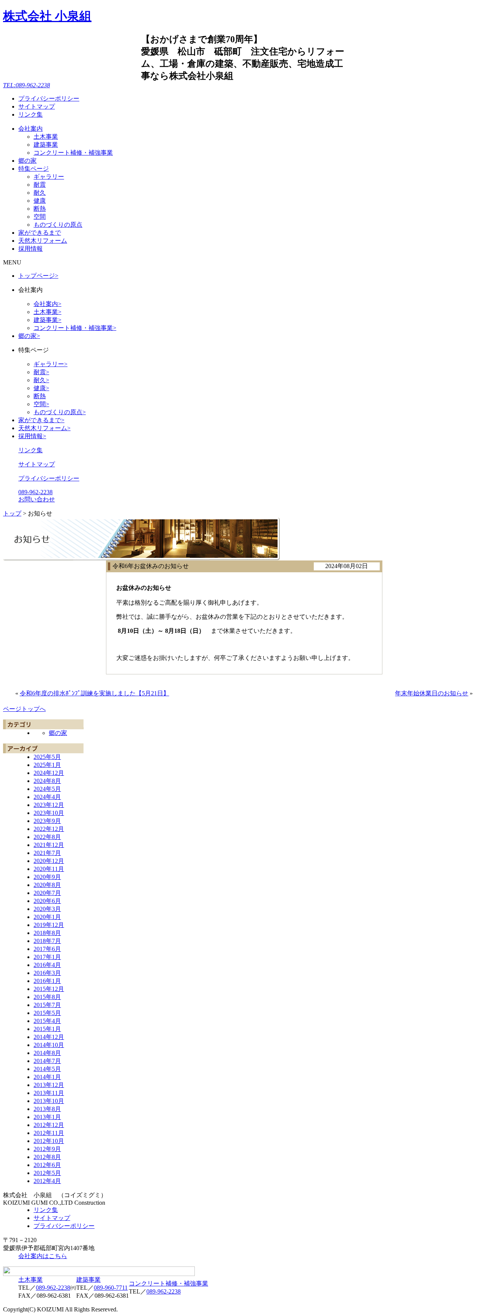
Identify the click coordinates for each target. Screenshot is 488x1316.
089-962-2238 (35, 492)
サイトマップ (36, 106)
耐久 (40, 192)
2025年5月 (47, 757)
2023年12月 (49, 805)
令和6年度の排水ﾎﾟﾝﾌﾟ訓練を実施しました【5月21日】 (94, 693)
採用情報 (30, 248)
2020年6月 (47, 901)
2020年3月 (47, 909)
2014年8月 (47, 1053)
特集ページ (33, 168)
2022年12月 (49, 829)
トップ (12, 513)
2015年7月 (47, 1005)
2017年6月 (47, 949)
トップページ (38, 275)
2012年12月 (49, 1125)
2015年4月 (47, 1021)
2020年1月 (47, 917)
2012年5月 (47, 1173)
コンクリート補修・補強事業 (73, 152)
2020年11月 (49, 869)
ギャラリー (49, 176)
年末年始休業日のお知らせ (431, 693)
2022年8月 (47, 837)
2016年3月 (47, 973)
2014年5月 (47, 1069)
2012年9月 (47, 1149)
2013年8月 (47, 1109)
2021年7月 (47, 853)
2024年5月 (47, 789)
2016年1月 (47, 981)
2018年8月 (47, 933)
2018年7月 (47, 941)
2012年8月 (47, 1157)
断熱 (40, 208)
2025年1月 (47, 765)
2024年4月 (47, 797)
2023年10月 (49, 813)
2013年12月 (49, 1085)
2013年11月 (49, 1093)
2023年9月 (47, 821)
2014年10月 (49, 1045)
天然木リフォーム (42, 240)
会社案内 (30, 128)
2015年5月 (47, 1013)
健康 (40, 200)
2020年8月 (47, 885)
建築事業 (46, 144)
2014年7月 (47, 1061)
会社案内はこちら (42, 1256)
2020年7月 (47, 893)
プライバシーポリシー (48, 98)
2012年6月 (47, 1165)
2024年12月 (49, 773)
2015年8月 (47, 997)
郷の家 (27, 160)
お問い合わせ (36, 499)
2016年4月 (47, 965)
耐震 (40, 184)
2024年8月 (47, 781)
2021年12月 (49, 845)
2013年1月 (47, 1117)
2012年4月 (47, 1181)
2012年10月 (49, 1141)
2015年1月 (47, 1029)
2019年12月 (49, 925)
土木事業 (46, 136)
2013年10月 (49, 1101)
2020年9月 (47, 877)
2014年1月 (47, 1077)
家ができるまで (39, 232)
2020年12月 (49, 861)
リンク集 (30, 114)
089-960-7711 (111, 1287)
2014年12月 (49, 1037)
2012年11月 (49, 1133)
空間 (40, 216)
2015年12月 (49, 989)
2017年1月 (47, 957)
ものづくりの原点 (58, 224)
